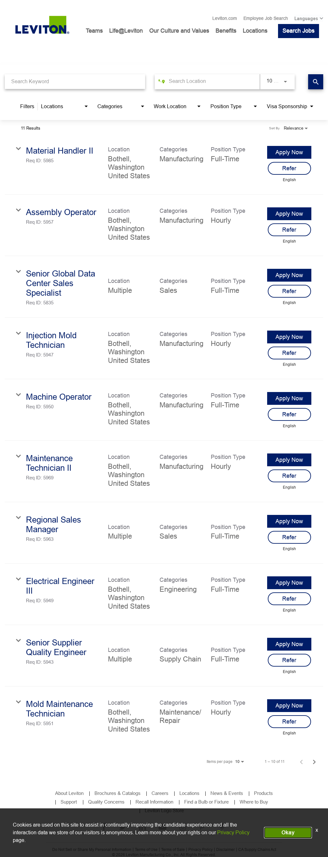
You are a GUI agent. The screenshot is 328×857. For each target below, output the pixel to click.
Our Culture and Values (179, 31)
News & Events (226, 793)
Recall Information (154, 802)
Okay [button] (288, 832)
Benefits (226, 31)
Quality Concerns (106, 802)
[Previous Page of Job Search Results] (301, 761)
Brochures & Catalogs (117, 793)
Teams (94, 31)
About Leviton (69, 793)
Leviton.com (224, 18)
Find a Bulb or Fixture (206, 802)
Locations (255, 31)
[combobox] (75, 81)
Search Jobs (299, 31)
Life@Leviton (126, 31)
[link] (164, 164)
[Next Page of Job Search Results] (314, 761)
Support (69, 802)
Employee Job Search (265, 18)
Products (263, 793)
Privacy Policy (233, 832)
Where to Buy (254, 802)
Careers (160, 793)
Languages (306, 18)
